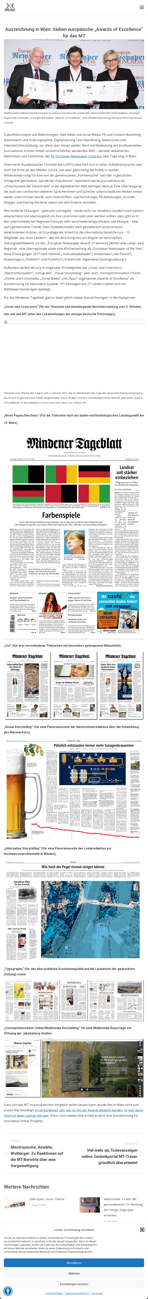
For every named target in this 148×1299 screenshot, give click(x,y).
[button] (142, 1230)
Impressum (97, 1293)
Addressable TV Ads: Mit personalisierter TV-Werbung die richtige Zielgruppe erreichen (123, 1207)
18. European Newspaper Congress (76, 156)
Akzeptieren (74, 1262)
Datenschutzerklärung (77, 1293)
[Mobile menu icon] (142, 7)
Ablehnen (74, 1273)
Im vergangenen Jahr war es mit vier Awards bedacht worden (79, 1110)
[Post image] (14, 1205)
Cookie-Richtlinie (54, 1293)
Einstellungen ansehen (74, 1284)
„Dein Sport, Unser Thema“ (47, 1199)
